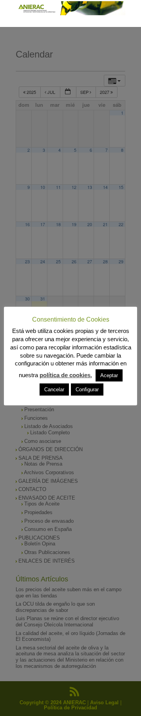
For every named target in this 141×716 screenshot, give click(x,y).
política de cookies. (66, 375)
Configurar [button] (87, 389)
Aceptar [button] (109, 375)
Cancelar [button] (54, 389)
